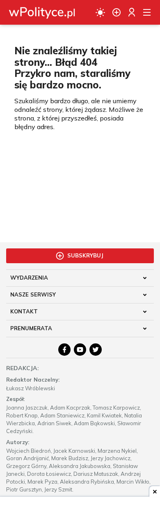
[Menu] (147, 12)
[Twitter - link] (95, 349)
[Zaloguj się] (132, 12)
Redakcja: (22, 368)
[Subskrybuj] (116, 12)
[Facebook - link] (64, 349)
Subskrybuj (85, 255)
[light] (100, 12)
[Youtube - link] (80, 349)
